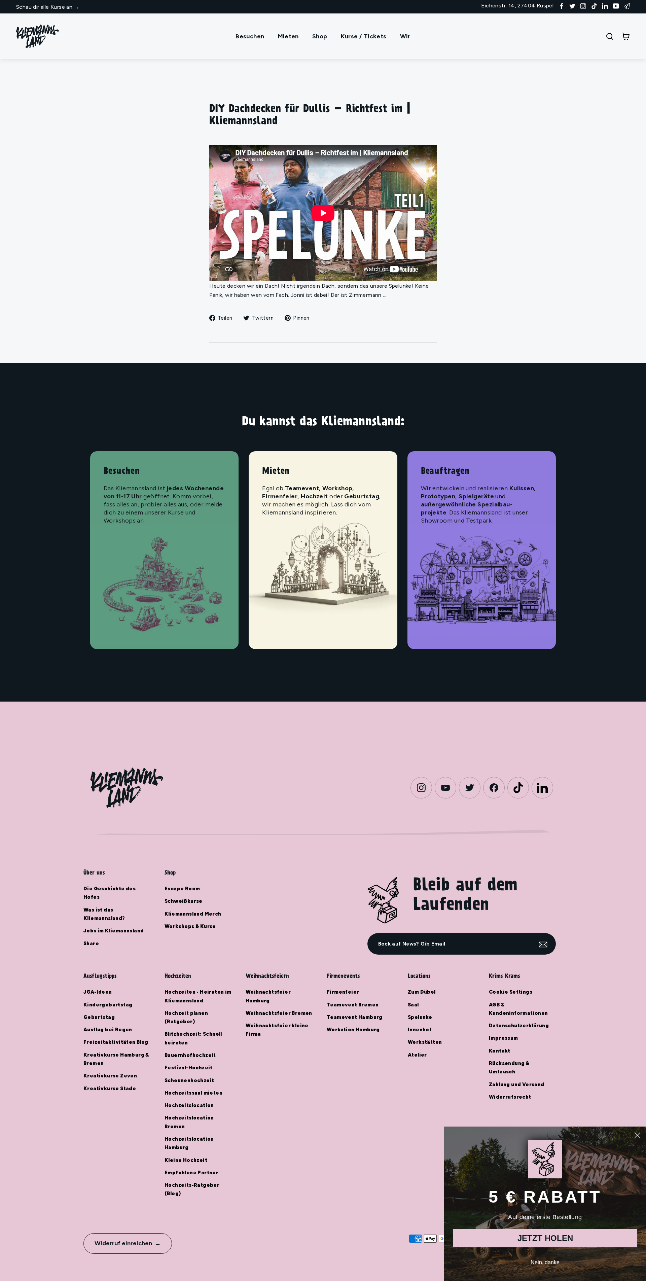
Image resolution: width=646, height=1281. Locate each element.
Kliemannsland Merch (193, 914)
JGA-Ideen (97, 992)
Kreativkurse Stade (109, 1089)
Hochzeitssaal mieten (193, 1093)
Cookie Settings (510, 992)
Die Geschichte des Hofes (109, 893)
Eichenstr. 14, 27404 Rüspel (517, 5)
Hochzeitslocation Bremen (189, 1122)
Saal (413, 1005)
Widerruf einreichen (123, 1243)
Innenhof (420, 1030)
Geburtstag (99, 1017)
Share (91, 943)
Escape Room (182, 889)
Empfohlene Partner (191, 1173)
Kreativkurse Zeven (110, 1076)
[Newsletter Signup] (627, 5)
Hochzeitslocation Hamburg (189, 1143)
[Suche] (610, 36)
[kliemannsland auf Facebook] (562, 5)
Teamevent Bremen (353, 1005)
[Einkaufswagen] (626, 36)
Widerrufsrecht (510, 1097)
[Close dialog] (637, 1135)
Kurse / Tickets (364, 36)
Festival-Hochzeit (189, 1068)
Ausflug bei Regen (107, 1030)
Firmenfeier (343, 992)
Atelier (417, 1055)
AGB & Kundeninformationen (518, 1009)
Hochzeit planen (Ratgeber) (186, 1017)
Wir (405, 36)
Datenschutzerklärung (519, 1026)
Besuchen (250, 36)
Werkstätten (425, 1042)
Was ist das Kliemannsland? (104, 914)
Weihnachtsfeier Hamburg (268, 996)
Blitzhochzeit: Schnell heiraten (193, 1038)
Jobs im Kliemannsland (113, 931)
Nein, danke (545, 1262)
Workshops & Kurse (190, 926)
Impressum (503, 1038)
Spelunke (420, 1017)
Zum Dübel (422, 992)
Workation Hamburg (353, 1030)
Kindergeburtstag (107, 1005)
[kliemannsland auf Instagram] (583, 5)
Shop (319, 36)
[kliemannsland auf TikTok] (594, 5)
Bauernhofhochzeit (190, 1055)
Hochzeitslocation (189, 1105)
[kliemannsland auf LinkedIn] (605, 5)
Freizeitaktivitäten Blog (115, 1042)
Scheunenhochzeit (189, 1080)
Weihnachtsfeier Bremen (279, 1013)
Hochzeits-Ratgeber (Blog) (192, 1189)
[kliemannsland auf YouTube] (616, 5)
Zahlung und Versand (516, 1084)
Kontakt (499, 1051)
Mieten (288, 36)
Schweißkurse (184, 901)
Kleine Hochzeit (186, 1160)
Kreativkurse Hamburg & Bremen (116, 1059)
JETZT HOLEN (545, 1238)
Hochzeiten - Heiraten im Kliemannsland (198, 996)
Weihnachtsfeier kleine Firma (277, 1030)
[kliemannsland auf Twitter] (572, 5)
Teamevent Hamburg (355, 1017)
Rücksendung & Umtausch (509, 1067)
